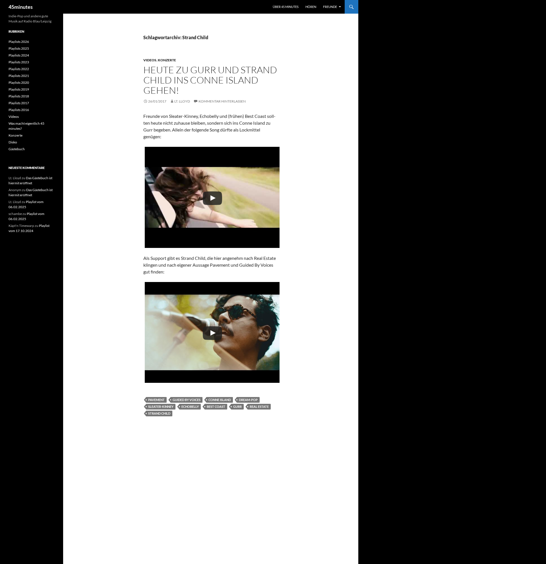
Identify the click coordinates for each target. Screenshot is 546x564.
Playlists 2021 (19, 76)
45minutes (21, 7)
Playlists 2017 (19, 103)
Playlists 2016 (19, 110)
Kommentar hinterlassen (222, 101)
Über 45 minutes (286, 7)
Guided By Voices (186, 400)
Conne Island (219, 400)
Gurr (237, 406)
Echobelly (190, 406)
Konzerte (167, 60)
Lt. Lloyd (182, 101)
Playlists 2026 (19, 41)
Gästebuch (17, 149)
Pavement (156, 400)
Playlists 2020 (19, 82)
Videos (149, 60)
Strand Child (159, 413)
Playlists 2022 (19, 69)
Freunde (330, 7)
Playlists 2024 (19, 55)
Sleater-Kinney (160, 406)
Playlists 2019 (19, 89)
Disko (13, 142)
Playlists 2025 (19, 48)
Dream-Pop (248, 400)
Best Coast (216, 406)
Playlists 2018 (19, 96)
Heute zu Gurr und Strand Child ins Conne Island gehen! (210, 80)
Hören (310, 7)
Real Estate (259, 406)
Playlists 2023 (19, 62)
